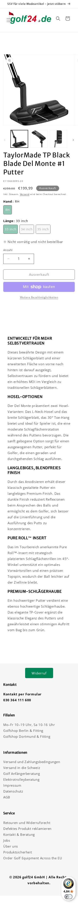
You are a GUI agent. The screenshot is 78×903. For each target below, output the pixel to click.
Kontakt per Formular (22, 694)
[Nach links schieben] (5, 140)
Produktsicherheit (17, 852)
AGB (6, 797)
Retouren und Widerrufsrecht (26, 822)
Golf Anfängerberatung (21, 773)
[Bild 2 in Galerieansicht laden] (38, 139)
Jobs (6, 840)
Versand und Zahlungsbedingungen (31, 762)
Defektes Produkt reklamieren (27, 828)
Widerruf (39, 673)
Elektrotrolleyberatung (21, 779)
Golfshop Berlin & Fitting (23, 730)
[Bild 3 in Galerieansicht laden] (58, 139)
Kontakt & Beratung (19, 834)
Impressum (12, 785)
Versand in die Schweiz (21, 767)
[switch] (68, 896)
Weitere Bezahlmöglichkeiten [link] (39, 297)
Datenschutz (13, 791)
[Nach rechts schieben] (73, 140)
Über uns (10, 846)
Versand (24, 194)
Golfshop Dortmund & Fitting (26, 736)
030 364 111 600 (17, 700)
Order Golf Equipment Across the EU (32, 858)
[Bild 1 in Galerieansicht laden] (19, 139)
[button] (8, 20)
